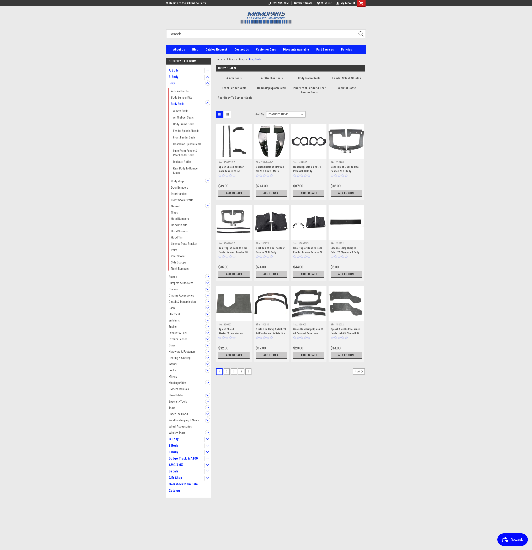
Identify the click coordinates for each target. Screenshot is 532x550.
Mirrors (173, 376)
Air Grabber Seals (183, 117)
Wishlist (326, 3)
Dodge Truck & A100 (183, 458)
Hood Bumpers (180, 219)
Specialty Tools (178, 401)
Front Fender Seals (184, 137)
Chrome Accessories (181, 295)
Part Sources (325, 49)
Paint (174, 250)
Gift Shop (175, 478)
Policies (346, 49)
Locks (172, 370)
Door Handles (179, 194)
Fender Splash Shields (186, 131)
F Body (173, 452)
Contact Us (241, 49)
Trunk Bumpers (180, 269)
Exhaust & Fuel (178, 333)
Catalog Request (216, 49)
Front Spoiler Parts (182, 200)
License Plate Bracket (184, 244)
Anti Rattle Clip (180, 91)
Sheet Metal (176, 395)
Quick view (234, 156)
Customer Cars (266, 49)
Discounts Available (296, 49)
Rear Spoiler (178, 256)
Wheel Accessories (180, 426)
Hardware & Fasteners (182, 351)
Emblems (174, 320)
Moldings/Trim (177, 383)
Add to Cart (234, 193)
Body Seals (177, 104)
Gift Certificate (303, 3)
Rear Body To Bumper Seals (185, 171)
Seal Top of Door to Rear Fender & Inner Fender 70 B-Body (233, 252)
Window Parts (177, 433)
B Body (173, 77)
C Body (174, 439)
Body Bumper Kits (181, 97)
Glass (174, 212)
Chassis (174, 289)
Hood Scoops (179, 231)
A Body (174, 70)
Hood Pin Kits (179, 225)
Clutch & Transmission (182, 302)
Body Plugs (177, 181)
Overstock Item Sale (183, 484)
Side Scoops (178, 262)
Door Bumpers (179, 187)
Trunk (172, 408)
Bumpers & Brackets (181, 283)
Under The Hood (178, 414)
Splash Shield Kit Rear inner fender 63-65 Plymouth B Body (231, 171)
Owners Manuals (179, 389)
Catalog (174, 491)
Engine (173, 327)
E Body (173, 445)
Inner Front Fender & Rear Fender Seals (185, 153)
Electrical (174, 314)
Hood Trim (177, 237)
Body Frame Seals (184, 124)
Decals (173, 471)
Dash (172, 308)
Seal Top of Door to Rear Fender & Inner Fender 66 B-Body (307, 252)
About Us (179, 49)
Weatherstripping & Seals (184, 420)
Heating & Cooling (180, 358)
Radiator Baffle (182, 162)
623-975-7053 (281, 3)
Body (172, 83)
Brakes (173, 277)
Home (219, 59)
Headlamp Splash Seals (187, 144)
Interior (173, 364)
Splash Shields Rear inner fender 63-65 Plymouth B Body (345, 333)
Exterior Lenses (178, 339)
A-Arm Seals (180, 111)
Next (358, 371)
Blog (195, 49)
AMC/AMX (176, 465)
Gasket (175, 206)
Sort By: (260, 114)
